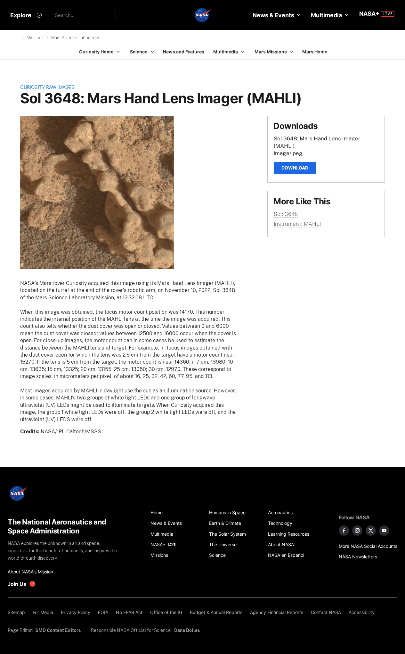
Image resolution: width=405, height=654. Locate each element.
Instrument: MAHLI (297, 224)
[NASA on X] (371, 530)
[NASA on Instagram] (357, 530)
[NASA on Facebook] (344, 530)
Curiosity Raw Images (47, 87)
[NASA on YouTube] (384, 530)
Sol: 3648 (286, 214)
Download (294, 167)
